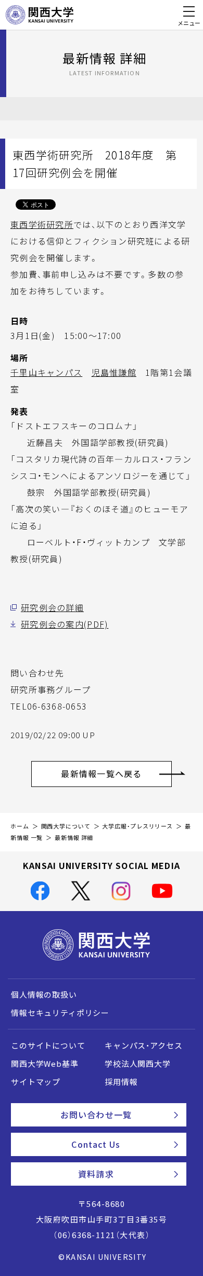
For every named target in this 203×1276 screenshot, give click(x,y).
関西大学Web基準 (45, 1063)
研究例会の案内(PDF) (64, 624)
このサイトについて (48, 1045)
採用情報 (121, 1082)
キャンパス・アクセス (143, 1045)
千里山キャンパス (46, 372)
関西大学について (66, 826)
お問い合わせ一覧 (96, 1114)
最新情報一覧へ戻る (101, 773)
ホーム (19, 826)
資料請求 (95, 1174)
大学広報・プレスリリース (137, 826)
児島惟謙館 (114, 372)
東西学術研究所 (41, 224)
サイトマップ (35, 1082)
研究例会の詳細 (52, 607)
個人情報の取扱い (44, 994)
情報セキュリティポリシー (60, 1013)
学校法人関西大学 (138, 1063)
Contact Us (95, 1144)
